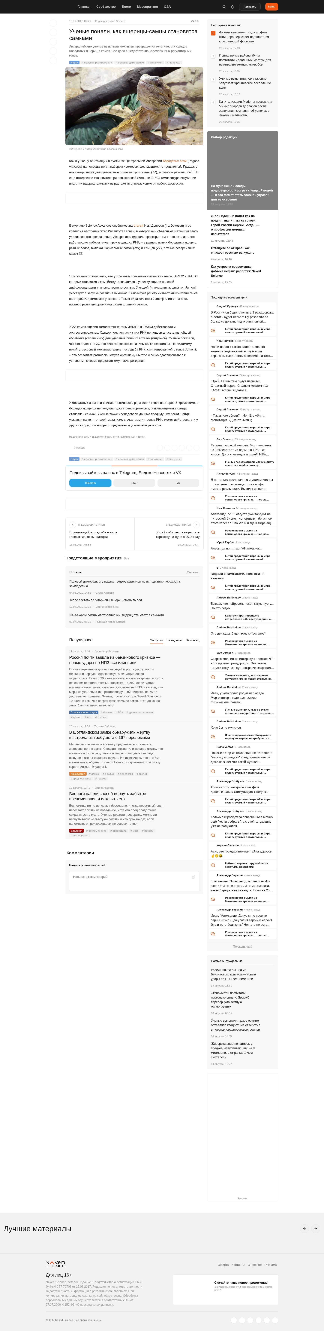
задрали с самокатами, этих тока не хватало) (237, 576)
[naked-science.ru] (275, 1320)
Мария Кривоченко (107, 606)
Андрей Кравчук (227, 306)
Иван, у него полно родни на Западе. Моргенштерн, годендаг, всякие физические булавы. (238, 697)
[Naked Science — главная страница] (61, 6)
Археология (78, 773)
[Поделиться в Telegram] (53, 51)
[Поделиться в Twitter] (53, 41)
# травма (100, 778)
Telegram (90, 482)
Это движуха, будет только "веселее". (238, 633)
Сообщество (106, 6)
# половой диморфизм (130, 62)
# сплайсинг (155, 62)
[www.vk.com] (242, 1320)
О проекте (255, 1264)
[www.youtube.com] (250, 1320)
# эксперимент (80, 835)
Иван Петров (225, 340)
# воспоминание (96, 830)
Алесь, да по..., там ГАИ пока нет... (236, 548)
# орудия (108, 773)
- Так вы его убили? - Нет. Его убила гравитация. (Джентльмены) (237, 418)
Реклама (271, 1264)
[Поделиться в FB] (53, 32)
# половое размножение (97, 62)
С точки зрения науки (84, 712)
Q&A (167, 6)
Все (126, 558)
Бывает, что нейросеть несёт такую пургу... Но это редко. (242, 606)
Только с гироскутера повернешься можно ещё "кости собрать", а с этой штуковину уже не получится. (242, 821)
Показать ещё (242, 946)
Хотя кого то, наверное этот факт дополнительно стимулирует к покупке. (239, 789)
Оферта (223, 1264)
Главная (84, 6)
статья (138, 225)
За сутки (156, 640)
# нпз (88, 717)
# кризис (76, 717)
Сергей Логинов (227, 375)
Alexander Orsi (226, 473)
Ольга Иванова (104, 592)
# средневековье (81, 778)
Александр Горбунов (230, 781)
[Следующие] (315, 1228)
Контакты (238, 1264)
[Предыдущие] (304, 1228)
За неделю (174, 640)
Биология (76, 830)
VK (178, 482)
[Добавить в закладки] (53, 23)
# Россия (100, 717)
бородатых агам (175, 161)
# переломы (125, 773)
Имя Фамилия (226, 507)
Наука (74, 62)
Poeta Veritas (225, 746)
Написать (250, 6)
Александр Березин (230, 875)
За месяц (193, 640)
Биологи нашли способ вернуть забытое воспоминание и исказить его (107, 796)
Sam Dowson (225, 439)
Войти (271, 6)
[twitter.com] (234, 1320)
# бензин (106, 712)
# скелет (142, 773)
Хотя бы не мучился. (226, 727)
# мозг (134, 830)
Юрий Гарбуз (225, 542)
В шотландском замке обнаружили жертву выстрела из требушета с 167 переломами (109, 735)
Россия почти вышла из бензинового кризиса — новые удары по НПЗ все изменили (114, 660)
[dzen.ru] (258, 1320)
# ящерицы (173, 62)
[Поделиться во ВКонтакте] (53, 60)
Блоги (126, 6)
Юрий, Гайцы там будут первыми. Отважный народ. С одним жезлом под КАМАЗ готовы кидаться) (239, 385)
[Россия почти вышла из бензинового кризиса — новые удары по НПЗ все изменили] (184, 671)
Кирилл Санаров (228, 845)
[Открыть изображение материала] (134, 106)
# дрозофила (118, 830)
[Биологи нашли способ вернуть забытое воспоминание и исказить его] (184, 808)
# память (147, 830)
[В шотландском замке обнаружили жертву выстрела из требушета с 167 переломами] (184, 746)
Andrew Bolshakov (229, 597)
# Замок (94, 773)
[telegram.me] (267, 1320)
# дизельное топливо (140, 712)
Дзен (134, 482)
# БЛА (119, 712)
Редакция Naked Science (110, 21)
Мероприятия (147, 6)
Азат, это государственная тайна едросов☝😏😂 (241, 854)
